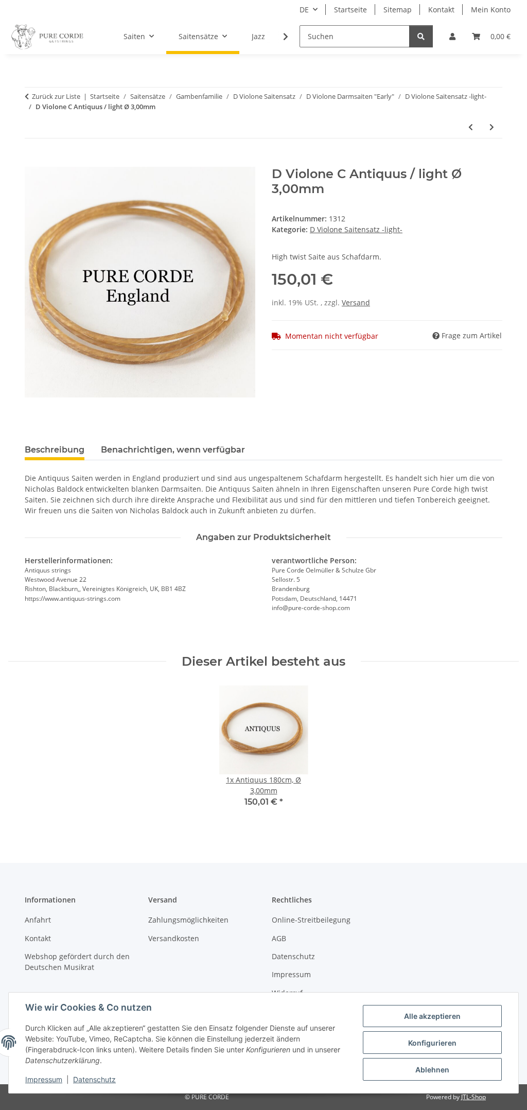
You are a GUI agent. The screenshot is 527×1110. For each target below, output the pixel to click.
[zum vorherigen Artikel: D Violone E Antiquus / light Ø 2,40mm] (470, 127)
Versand (356, 302)
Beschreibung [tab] (54, 450)
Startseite (350, 9)
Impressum (43, 1079)
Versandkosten (173, 938)
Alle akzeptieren (432, 1016)
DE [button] (304, 9)
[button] (452, 36)
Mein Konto (491, 9)
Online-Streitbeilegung (311, 920)
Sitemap (397, 9)
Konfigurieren (432, 1042)
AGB (279, 938)
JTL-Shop (473, 1096)
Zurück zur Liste (56, 96)
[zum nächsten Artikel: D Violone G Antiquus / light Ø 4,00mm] (491, 127)
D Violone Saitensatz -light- (356, 229)
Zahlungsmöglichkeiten (188, 920)
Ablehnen (432, 1069)
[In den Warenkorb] (33, 161)
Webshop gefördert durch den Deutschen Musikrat (77, 961)
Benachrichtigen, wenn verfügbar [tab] (173, 450)
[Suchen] (421, 36)
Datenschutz (94, 1079)
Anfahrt (38, 920)
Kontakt (441, 9)
